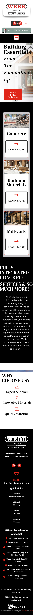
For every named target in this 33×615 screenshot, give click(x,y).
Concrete (16, 493)
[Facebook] (14, 23)
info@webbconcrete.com (16, 483)
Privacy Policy (24, 610)
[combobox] (8, 23)
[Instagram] (20, 23)
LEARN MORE (16, 149)
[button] (25, 23)
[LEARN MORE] (16, 143)
